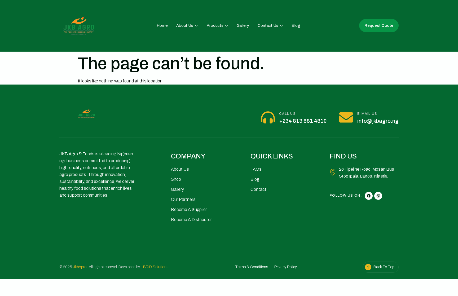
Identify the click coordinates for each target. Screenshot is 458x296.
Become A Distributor (191, 219)
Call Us (287, 114)
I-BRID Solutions (154, 267)
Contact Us (268, 25)
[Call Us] (268, 117)
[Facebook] (369, 196)
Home (162, 25)
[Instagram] (378, 196)
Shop (176, 179)
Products (214, 25)
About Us (184, 25)
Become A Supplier (189, 209)
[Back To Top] (368, 267)
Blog (296, 25)
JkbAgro (79, 267)
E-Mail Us (367, 114)
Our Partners (183, 199)
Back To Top (383, 267)
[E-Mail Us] (346, 117)
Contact (258, 189)
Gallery (243, 25)
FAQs (256, 169)
